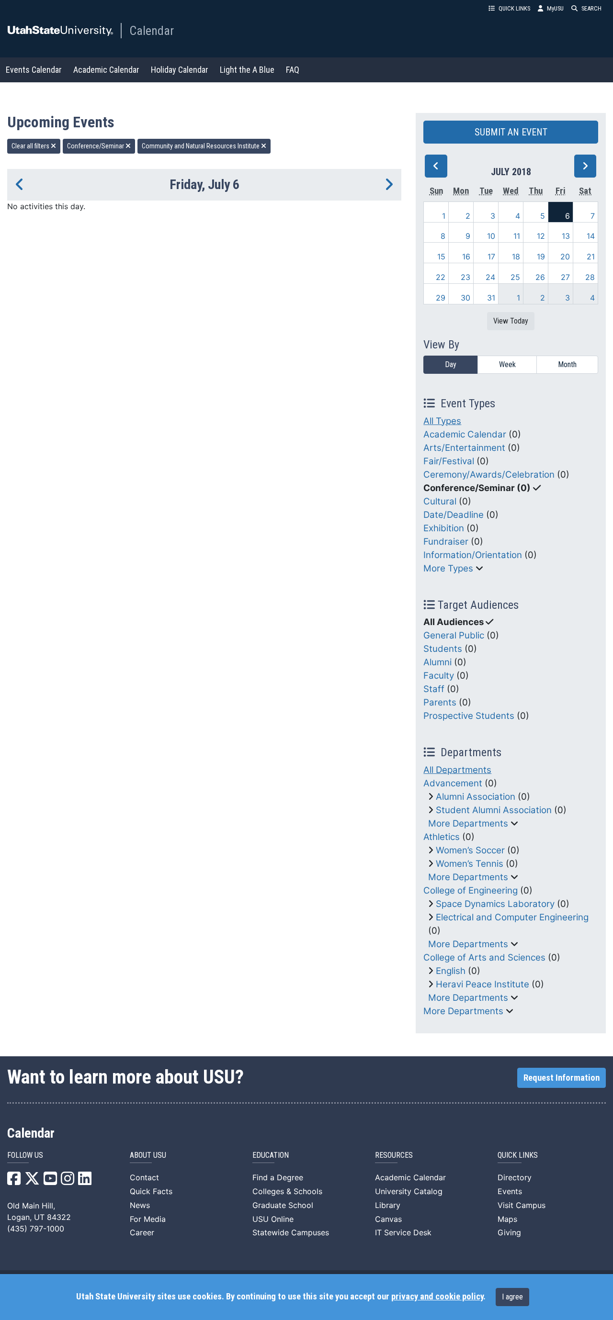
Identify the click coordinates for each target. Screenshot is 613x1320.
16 (466, 256)
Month (567, 364)
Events (510, 1191)
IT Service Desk (403, 1232)
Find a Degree (277, 1177)
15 (441, 256)
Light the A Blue (247, 70)
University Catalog (409, 1191)
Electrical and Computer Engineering (512, 917)
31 (491, 297)
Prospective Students (468, 715)
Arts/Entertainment (464, 447)
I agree (512, 1296)
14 (591, 236)
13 (566, 236)
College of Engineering (470, 890)
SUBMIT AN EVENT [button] (511, 132)
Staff (433, 688)
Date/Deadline (453, 514)
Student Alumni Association (494, 810)
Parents (439, 702)
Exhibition (443, 528)
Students (442, 648)
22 (440, 277)
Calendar (151, 30)
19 (541, 256)
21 (591, 256)
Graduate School (282, 1205)
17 (491, 256)
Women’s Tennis (469, 863)
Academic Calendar (106, 70)
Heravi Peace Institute (482, 984)
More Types (448, 568)
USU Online (273, 1219)
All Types (442, 420)
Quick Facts (151, 1191)
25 (515, 277)
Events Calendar (34, 70)
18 (516, 256)
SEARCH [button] (591, 8)
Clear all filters (31, 146)
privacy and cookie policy (437, 1296)
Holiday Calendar (179, 70)
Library (387, 1205)
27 (565, 277)
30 (465, 297)
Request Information (561, 1078)
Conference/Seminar (96, 146)
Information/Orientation (472, 554)
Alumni (437, 662)
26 (540, 277)
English (450, 970)
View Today (510, 320)
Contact (144, 1177)
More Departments (468, 823)
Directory (515, 1177)
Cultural (439, 501)
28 (590, 277)
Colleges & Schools (287, 1191)
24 (490, 277)
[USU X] (32, 1181)
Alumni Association (475, 796)
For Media (148, 1219)
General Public (453, 635)
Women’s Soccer (470, 850)
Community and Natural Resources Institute (201, 146)
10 (491, 236)
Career (142, 1232)
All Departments (457, 769)
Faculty (438, 675)
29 (440, 297)
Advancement (452, 783)
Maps (507, 1219)
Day (450, 364)
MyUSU (555, 8)
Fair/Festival (448, 461)
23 (465, 277)
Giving (509, 1232)
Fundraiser (445, 541)
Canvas (388, 1219)
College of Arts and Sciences (484, 957)
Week (507, 364)
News (140, 1205)
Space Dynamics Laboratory (495, 903)
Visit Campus (521, 1205)
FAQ (292, 70)
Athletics (441, 836)
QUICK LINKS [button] (514, 8)
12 (541, 236)
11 (516, 236)
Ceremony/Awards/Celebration (489, 474)
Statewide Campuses (290, 1232)
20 (565, 256)
